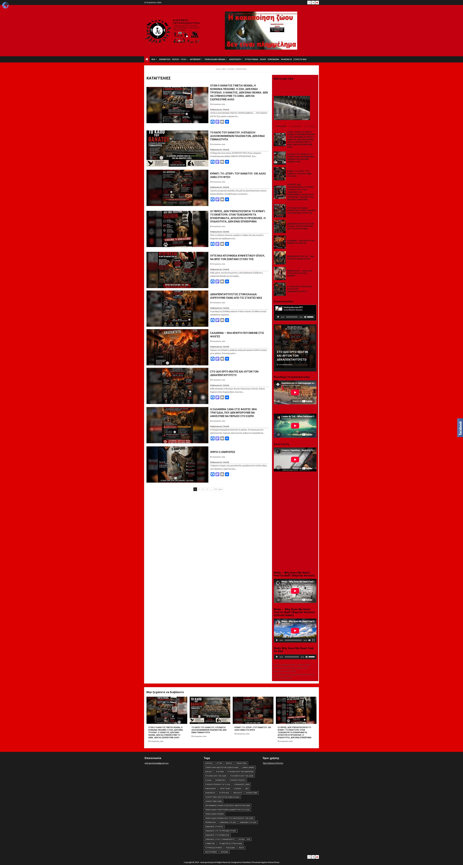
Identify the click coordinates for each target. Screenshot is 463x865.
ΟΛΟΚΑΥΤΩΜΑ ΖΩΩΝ (213, 801)
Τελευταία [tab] (281, 126)
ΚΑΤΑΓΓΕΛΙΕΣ (225, 788)
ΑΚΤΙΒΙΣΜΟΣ (195, 59)
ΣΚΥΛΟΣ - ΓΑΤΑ (244, 839)
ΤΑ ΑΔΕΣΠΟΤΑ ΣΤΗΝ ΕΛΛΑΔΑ (230, 843)
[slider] (310, 317)
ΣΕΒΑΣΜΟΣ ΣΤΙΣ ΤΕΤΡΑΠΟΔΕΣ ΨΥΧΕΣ (220, 831)
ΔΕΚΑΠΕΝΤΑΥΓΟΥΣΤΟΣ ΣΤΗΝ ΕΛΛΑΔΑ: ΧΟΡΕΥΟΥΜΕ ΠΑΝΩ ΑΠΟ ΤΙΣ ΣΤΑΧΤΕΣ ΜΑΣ (300, 226)
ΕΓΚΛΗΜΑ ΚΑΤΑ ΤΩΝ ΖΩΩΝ (215, 776)
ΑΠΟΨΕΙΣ (209, 763)
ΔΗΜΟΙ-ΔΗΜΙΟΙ (248, 767)
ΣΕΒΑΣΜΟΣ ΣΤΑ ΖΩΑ (227, 822)
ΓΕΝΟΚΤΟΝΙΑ (241, 763)
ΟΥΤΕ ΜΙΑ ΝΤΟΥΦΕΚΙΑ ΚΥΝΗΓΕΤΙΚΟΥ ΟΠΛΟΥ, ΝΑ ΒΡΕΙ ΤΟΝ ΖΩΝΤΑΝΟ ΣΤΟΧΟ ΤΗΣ (301, 210)
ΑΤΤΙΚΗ (219, 763)
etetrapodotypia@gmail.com (157, 763)
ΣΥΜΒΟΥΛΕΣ (210, 843)
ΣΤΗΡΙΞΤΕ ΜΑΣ (300, 59)
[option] (295, 348)
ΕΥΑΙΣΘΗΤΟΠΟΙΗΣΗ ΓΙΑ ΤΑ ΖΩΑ (217, 784)
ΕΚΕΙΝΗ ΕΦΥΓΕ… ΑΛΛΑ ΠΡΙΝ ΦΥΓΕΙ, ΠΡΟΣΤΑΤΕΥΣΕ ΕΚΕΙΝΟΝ (299, 273)
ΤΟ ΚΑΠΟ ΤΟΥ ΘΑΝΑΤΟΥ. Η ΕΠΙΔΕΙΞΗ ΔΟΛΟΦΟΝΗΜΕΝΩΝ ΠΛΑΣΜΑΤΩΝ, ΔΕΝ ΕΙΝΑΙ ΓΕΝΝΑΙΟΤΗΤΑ (237, 136)
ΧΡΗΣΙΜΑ (224, 852)
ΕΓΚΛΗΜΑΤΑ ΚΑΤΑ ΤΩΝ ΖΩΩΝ (241, 776)
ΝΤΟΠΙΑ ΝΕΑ (224, 793)
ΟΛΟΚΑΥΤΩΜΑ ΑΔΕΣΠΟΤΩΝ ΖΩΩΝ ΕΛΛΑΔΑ (222, 797)
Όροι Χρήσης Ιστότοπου (273, 763)
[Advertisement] (295, 499)
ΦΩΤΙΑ (241, 848)
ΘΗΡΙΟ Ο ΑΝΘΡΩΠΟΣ (222, 452)
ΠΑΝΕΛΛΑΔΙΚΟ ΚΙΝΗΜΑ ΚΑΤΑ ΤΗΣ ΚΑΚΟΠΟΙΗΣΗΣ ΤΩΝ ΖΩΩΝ (229, 818)
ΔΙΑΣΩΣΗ (208, 772)
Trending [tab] (311, 126)
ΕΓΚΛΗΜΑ (220, 772)
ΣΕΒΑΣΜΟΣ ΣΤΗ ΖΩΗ (248, 822)
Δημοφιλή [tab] (296, 126)
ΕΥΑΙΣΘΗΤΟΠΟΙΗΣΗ (237, 780)
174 (215, 489)
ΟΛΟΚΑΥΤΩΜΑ (251, 793)
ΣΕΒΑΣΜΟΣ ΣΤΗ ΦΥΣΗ (214, 827)
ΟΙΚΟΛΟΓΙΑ (237, 793)
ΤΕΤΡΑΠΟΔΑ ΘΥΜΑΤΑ (213, 848)
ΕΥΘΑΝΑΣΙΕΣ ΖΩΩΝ (241, 784)
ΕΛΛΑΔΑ (208, 780)
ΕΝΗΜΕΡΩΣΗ (164, 59)
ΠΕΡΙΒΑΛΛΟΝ (210, 822)
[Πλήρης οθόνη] (313, 640)
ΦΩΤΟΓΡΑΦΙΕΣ (211, 852)
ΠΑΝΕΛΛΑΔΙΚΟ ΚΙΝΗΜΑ (215, 59)
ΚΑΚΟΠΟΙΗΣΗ (235, 59)
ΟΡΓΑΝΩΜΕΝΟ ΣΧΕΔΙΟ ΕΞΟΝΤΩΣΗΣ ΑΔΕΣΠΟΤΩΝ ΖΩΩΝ (227, 805)
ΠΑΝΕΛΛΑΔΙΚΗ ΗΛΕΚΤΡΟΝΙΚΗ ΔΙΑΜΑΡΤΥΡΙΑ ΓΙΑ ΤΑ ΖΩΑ (227, 810)
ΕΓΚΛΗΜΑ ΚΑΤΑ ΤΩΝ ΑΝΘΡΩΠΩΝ (241, 772)
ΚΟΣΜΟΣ (238, 788)
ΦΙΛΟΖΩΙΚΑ (230, 848)
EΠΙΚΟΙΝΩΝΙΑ (273, 59)
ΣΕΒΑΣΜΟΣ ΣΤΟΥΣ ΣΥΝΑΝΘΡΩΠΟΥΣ (220, 839)
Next (220, 489)
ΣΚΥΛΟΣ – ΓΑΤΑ (179, 59)
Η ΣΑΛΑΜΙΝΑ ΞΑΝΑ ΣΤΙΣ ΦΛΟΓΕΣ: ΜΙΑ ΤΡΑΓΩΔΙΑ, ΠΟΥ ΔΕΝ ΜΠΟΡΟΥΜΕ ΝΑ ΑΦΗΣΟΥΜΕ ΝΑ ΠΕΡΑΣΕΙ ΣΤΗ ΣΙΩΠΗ (233, 413)
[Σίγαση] (305, 317)
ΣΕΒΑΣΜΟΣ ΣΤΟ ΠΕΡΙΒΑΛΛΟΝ (217, 835)
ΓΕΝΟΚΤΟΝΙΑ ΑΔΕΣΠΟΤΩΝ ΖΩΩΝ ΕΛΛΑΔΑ (222, 767)
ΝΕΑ (153, 59)
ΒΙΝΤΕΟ (229, 763)
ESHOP (263, 59)
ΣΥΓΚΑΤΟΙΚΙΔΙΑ (251, 59)
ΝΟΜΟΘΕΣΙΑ (210, 793)
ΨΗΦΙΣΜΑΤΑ (286, 59)
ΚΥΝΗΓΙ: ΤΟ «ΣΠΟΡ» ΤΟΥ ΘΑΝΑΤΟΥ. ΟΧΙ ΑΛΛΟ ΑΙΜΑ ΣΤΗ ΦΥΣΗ (299, 173)
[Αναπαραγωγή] (278, 317)
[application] (295, 317)
